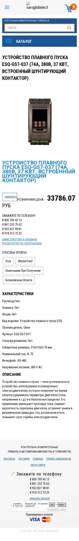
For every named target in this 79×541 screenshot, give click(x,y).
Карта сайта (38, 465)
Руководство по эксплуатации (22, 243)
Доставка (24, 458)
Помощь (38, 458)
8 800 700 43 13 (12, 220)
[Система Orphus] (39, 505)
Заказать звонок (40, 498)
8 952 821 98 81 (12, 229)
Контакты (9, 458)
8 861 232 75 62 (12, 224)
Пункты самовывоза (58, 458)
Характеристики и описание (19, 239)
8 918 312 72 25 (12, 233)
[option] (40, 123)
